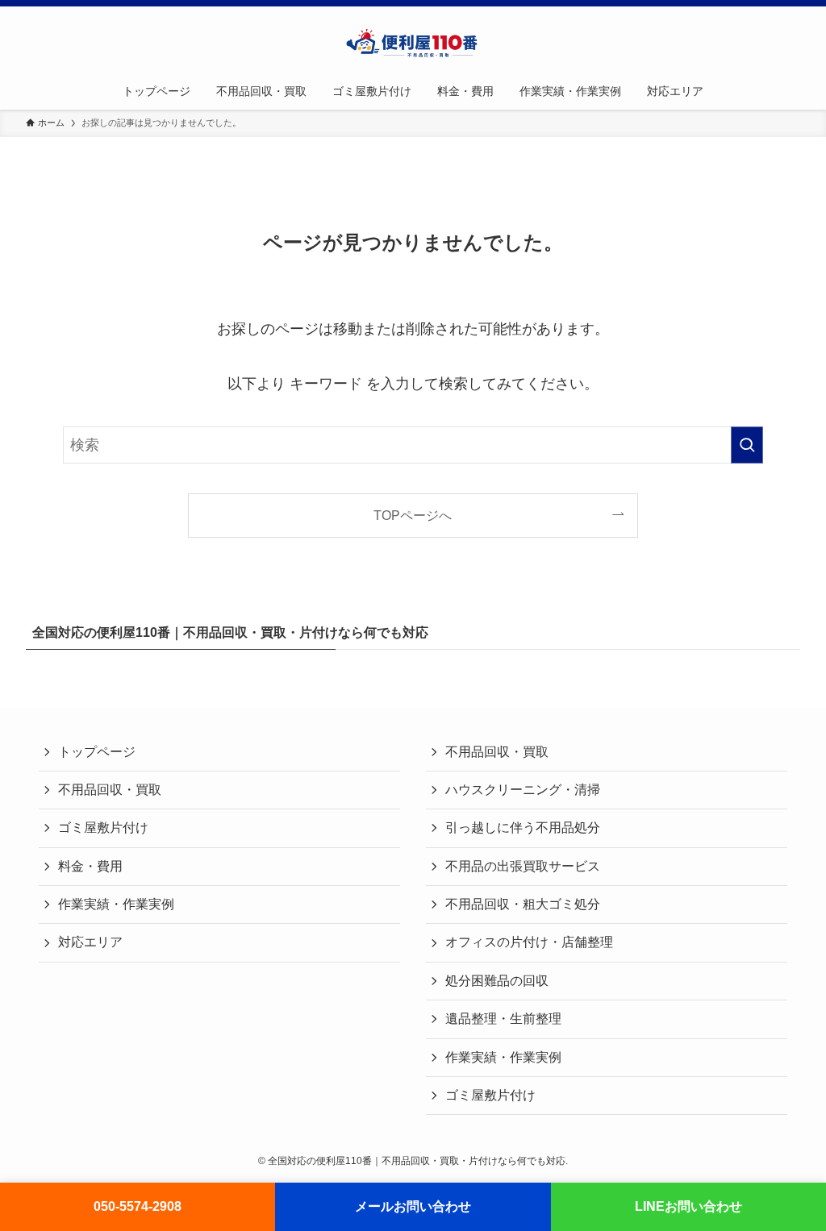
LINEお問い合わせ (688, 1206)
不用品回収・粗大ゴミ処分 (522, 904)
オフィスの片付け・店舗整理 (529, 942)
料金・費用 (90, 866)
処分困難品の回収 (497, 981)
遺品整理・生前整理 (503, 1018)
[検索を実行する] (747, 445)
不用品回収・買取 (109, 789)
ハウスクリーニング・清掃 (522, 789)
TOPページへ (412, 515)
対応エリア (90, 942)
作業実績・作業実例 (116, 904)
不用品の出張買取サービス (522, 866)
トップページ (97, 752)
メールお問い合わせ (413, 1206)
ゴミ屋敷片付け (103, 827)
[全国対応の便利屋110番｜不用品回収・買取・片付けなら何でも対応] (413, 43)
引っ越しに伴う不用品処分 (522, 827)
